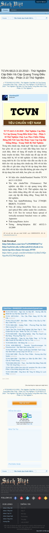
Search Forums (6, 13)
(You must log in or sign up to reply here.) (36, 385)
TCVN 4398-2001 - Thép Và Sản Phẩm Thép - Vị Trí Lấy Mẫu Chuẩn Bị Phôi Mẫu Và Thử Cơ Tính (26, 339)
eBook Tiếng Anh (7, 510)
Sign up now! (24, 403)
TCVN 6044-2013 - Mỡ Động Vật (16, 343)
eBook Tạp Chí (7, 513)
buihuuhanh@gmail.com (10, 235)
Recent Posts (17, 13)
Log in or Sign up (41, 1)
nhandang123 (14, 95)
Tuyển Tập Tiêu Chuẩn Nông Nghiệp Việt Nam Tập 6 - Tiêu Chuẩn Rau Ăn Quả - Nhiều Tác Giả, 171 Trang (26, 330)
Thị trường (24, 516)
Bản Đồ (23, 508)
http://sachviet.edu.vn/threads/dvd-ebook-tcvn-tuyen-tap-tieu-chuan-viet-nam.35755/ (22, 248)
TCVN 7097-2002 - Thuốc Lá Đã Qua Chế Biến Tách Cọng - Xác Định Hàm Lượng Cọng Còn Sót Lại (26, 351)
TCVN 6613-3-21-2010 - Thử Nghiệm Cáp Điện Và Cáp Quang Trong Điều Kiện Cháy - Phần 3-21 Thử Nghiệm (24, 83)
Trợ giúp (23, 519)
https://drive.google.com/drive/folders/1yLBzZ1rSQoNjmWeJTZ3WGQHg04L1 (24, 254)
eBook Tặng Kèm (8, 518)
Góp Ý (23, 511)
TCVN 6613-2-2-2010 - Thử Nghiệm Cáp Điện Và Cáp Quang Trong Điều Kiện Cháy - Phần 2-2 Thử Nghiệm (24, 86)
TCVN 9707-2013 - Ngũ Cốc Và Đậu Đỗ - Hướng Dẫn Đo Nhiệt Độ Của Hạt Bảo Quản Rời (26, 313)
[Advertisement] (24, 45)
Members (14, 10)
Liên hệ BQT (25, 522)
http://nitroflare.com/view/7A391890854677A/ (22, 243)
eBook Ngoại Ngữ (8, 516)
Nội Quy (23, 514)
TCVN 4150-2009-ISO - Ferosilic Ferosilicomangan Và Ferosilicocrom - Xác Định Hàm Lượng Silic (26, 346)
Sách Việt (29, 424)
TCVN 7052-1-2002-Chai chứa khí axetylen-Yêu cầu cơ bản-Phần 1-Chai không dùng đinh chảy (26, 368)
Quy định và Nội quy (42, 531)
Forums (5, 10)
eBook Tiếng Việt (7, 508)
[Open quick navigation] (46, 18)
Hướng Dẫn (6, 521)
